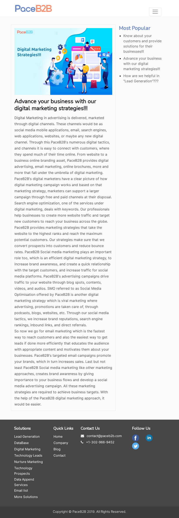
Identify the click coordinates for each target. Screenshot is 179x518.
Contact (59, 455)
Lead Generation (27, 436)
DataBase (21, 443)
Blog (56, 449)
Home (58, 436)
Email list (21, 490)
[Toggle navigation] (155, 11)
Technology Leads (28, 455)
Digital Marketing (28, 118)
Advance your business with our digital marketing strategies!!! (142, 63)
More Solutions (26, 497)
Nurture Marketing (28, 462)
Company (60, 443)
